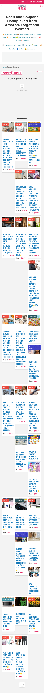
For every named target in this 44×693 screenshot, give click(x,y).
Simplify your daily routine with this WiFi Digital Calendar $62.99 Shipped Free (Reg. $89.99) (21, 147)
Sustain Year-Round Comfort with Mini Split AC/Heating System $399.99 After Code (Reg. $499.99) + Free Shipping (21, 197)
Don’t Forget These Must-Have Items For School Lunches (34, 336)
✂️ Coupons (18, 45)
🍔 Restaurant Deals (23, 37)
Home (4, 67)
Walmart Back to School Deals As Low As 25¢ (34, 455)
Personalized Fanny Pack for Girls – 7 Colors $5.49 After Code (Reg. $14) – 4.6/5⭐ (8, 660)
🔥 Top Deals (11, 37)
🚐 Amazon (35, 37)
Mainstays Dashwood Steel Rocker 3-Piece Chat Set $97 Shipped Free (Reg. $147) (21, 459)
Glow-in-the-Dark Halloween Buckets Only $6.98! (21, 618)
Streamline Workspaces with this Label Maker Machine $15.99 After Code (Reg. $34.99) (20, 410)
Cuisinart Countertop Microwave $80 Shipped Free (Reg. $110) (7, 620)
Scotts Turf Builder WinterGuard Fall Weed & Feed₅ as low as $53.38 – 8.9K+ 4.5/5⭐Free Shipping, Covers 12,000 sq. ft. (34, 151)
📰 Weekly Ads (7, 45)
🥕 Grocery (35, 45)
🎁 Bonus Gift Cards (9, 34)
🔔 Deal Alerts (30, 49)
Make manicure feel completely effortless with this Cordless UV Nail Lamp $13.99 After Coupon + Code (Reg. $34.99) (34, 198)
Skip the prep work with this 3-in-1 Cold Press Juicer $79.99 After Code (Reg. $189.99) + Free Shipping (34, 243)
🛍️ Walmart (24, 40)
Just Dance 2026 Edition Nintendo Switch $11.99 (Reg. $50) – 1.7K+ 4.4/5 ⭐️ (34, 485)
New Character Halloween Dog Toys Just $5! (34, 589)
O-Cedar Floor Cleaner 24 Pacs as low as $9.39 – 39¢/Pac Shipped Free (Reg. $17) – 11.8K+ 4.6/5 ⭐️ (21, 559)
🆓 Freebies (26, 45)
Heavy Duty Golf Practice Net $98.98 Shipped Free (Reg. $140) (34, 520)
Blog (22, 2)
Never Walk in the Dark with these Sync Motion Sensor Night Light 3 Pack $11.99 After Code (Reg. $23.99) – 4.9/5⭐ (21, 244)
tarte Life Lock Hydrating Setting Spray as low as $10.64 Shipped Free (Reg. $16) (34, 370)
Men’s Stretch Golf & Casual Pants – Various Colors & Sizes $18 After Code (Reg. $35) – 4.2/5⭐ (21, 663)
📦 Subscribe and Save (25, 34)
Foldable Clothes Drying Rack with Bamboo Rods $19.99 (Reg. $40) (34, 554)
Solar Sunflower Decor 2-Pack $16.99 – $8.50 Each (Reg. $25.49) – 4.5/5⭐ (34, 621)
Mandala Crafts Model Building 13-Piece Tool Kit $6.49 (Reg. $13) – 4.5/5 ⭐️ (8, 522)
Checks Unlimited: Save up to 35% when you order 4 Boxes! (20, 521)
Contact (28, 2)
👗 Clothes (20, 49)
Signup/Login (37, 2)
